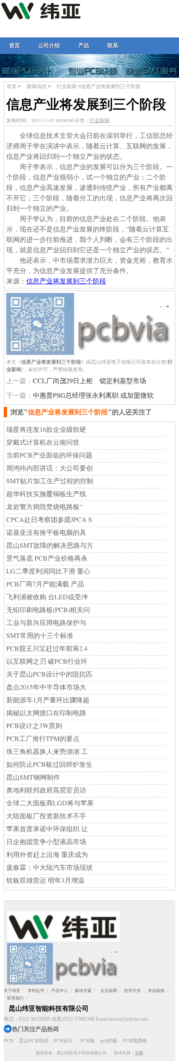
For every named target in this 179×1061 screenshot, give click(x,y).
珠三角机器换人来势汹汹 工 (47, 751)
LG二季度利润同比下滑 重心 (48, 570)
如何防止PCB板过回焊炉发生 (49, 764)
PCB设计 (63, 1040)
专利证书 (35, 990)
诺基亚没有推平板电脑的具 (46, 532)
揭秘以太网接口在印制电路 (46, 712)
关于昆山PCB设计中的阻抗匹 (49, 674)
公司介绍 (49, 45)
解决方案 (83, 990)
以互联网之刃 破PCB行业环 (46, 661)
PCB (8, 1040)
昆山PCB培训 (33, 1040)
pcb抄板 (108, 1040)
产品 (83, 45)
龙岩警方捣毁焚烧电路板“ (44, 506)
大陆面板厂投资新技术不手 (46, 815)
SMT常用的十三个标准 (39, 635)
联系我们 (15, 998)
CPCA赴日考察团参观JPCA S (49, 519)
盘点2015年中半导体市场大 (46, 686)
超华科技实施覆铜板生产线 (46, 493)
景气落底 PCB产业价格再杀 (46, 558)
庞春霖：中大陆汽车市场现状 (49, 867)
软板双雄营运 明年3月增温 (45, 880)
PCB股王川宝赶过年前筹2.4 (46, 648)
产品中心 (59, 990)
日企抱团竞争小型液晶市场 (46, 841)
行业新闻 (67, 86)
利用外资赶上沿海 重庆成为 (47, 854)
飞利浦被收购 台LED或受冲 (47, 596)
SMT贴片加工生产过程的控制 (49, 480)
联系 (112, 45)
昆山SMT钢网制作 (33, 777)
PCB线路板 (135, 1040)
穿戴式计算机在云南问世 (43, 442)
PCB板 (87, 1040)
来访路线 (156, 990)
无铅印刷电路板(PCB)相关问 (48, 609)
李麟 (139, 1053)
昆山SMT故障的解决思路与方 (49, 545)
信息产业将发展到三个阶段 (66, 280)
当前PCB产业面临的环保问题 (49, 454)
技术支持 (132, 990)
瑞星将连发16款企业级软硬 (46, 429)
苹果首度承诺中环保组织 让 (47, 828)
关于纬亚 (12, 990)
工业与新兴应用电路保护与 (46, 622)
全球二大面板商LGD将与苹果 (50, 802)
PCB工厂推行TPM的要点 (43, 738)
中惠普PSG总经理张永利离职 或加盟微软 (93, 395)
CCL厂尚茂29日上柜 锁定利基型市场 (89, 380)
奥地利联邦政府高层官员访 (46, 789)
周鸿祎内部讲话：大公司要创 (49, 467)
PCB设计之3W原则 (34, 725)
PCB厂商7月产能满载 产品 (45, 583)
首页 (14, 45)
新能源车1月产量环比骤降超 (48, 699)
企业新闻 (108, 990)
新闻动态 (37, 86)
